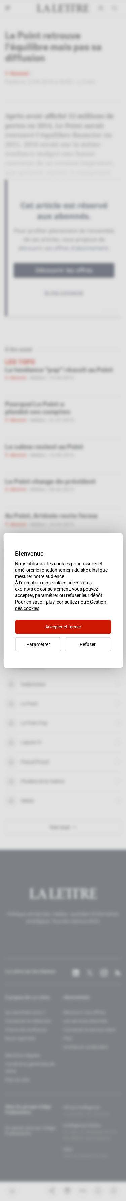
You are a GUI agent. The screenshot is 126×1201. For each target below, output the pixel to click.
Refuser (88, 644)
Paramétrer (38, 644)
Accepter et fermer (63, 626)
